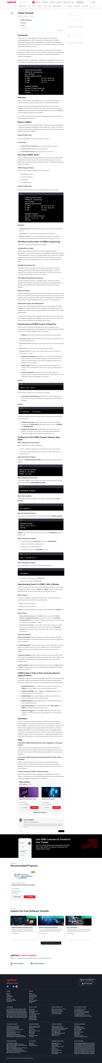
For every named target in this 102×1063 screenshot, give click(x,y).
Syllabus (30, 896)
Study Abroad (9, 1001)
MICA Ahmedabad (78, 1029)
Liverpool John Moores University (81, 1036)
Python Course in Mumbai (57, 1013)
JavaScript (70, 6)
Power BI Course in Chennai (57, 1011)
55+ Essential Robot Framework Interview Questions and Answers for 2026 (21, 1012)
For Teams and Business (11, 1000)
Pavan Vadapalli (29, 820)
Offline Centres (32, 994)
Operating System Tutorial (34, 1027)
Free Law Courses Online (79, 1010)
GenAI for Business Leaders (12, 1043)
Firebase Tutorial (55, 1045)
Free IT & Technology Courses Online (81, 1011)
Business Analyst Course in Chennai (59, 1009)
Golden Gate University (78, 1032)
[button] (12, 14)
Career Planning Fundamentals (13, 1027)
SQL (29, 6)
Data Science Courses (56, 1030)
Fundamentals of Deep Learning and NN (15, 1029)
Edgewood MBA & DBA (11, 1046)
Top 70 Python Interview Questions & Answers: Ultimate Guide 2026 (20, 1013)
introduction (23, 22)
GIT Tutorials (31, 1036)
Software (39, 6)
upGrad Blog (9, 995)
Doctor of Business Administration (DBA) (60, 1028)
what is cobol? (24, 27)
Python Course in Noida (56, 1012)
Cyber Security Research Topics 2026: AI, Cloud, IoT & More (18, 1014)
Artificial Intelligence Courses (57, 1027)
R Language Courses (33, 1011)
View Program (24, 807)
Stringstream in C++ (55, 1043)
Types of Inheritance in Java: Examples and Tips (16, 1010)
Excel (45, 6)
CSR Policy (31, 999)
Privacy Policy (31, 997)
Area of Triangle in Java (56, 1044)
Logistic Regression (33, 1016)
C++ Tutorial (31, 1034)
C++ (64, 6)
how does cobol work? (26, 30)
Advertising (31, 1043)
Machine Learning (22, 6)
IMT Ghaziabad (77, 1033)
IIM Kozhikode (77, 1034)
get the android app (88, 980)
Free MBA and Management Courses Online (83, 1016)
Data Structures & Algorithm (48, 799)
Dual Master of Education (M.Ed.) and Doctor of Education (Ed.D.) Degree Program (23, 1051)
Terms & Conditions (33, 996)
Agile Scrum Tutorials (33, 1035)
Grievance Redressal (33, 995)
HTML (49, 6)
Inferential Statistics (33, 1019)
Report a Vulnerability (33, 1000)
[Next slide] (61, 798)
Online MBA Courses (56, 1032)
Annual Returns (32, 1001)
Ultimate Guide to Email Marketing (13, 1034)
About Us (8, 993)
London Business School (79, 1027)
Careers (8, 994)
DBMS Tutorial (32, 1033)
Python (34, 6)
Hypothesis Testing (33, 1017)
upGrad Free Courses (11, 999)
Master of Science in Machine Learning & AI (23, 885)
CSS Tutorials (31, 1032)
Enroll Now (34, 807)
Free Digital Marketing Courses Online (82, 1014)
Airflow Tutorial (55, 1051)
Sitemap (30, 1002)
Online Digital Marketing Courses (58, 1033)
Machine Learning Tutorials (34, 1026)
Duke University (77, 1030)
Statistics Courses (32, 1018)
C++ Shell (53, 1047)
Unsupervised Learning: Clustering (13, 1032)
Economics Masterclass (11, 1033)
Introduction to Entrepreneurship (13, 1026)
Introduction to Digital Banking (13, 1028)
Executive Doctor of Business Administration (15, 1044)
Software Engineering (33, 1045)
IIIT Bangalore (77, 1026)
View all (59, 30)
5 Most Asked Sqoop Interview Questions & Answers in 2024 (86, 1048)
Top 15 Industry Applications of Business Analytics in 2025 (85, 1051)
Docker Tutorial (32, 1029)
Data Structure (77, 6)
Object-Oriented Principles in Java (27, 799)
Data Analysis (32, 1012)
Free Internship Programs (79, 1013)
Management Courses (56, 1034)
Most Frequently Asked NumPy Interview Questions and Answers (87, 1043)
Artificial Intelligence (57, 6)
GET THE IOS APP (88, 983)
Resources (9, 997)
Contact (30, 993)
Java (16, 6)
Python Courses (32, 1010)
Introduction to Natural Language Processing (15, 1035)
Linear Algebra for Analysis (34, 1013)
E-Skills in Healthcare (11, 1030)
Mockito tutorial (55, 1048)
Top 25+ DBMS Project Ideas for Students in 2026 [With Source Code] (20, 1009)
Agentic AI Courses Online (57, 1026)
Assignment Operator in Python (58, 1046)
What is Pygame (55, 1053)
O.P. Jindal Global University (79, 1028)
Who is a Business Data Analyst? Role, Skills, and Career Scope (19, 1017)
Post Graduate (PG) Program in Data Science (15, 1050)
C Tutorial (31, 1028)
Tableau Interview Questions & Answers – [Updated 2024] (85, 1052)
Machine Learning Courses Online (58, 1029)
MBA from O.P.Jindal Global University (14, 1048)
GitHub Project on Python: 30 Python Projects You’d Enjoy (85, 1047)
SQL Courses (31, 1009)
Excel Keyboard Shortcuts (57, 1052)
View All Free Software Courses (51, 943)
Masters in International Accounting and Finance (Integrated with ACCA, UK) (22, 1047)
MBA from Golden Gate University (13, 1052)
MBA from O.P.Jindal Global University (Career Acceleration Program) (20, 1045)
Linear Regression (32, 1014)
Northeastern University (79, 1035)
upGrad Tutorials (10, 996)
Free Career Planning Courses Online (81, 1012)
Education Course (55, 1035)
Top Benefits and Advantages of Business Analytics (17, 1011)
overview (22, 25)
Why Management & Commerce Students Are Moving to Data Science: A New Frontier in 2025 (25, 1016)
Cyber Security (85, 6)
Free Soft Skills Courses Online (80, 1009)
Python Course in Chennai (57, 1010)
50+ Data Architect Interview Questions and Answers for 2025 (86, 1045)
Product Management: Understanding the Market (16, 1036)
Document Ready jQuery (57, 1050)
